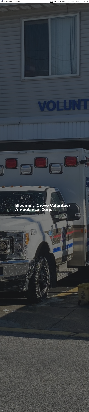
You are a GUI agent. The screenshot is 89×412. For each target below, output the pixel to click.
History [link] (55, 1)
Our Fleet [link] (72, 1)
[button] (88, 1)
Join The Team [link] (61, 1)
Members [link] (77, 1)
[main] (44, 207)
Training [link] (67, 1)
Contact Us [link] (84, 1)
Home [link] (51, 1)
